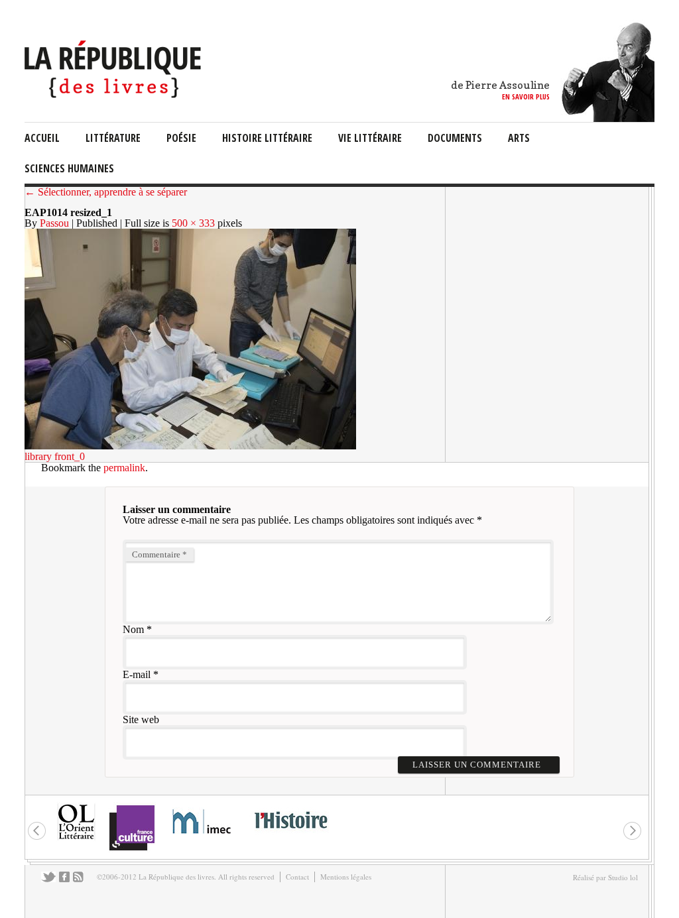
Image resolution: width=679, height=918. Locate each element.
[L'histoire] (290, 836)
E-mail (137, 674)
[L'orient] (76, 838)
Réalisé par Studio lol (605, 877)
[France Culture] (131, 849)
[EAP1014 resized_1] (190, 445)
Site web (141, 719)
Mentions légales (345, 877)
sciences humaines (69, 168)
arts (519, 138)
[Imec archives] (202, 838)
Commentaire (159, 554)
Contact (297, 877)
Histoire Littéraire (267, 138)
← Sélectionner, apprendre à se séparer (106, 192)
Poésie (181, 138)
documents (455, 138)
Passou (54, 223)
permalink (124, 467)
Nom (133, 629)
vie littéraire (370, 138)
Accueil (42, 138)
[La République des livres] (114, 94)
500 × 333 (193, 223)
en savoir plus (526, 96)
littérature (113, 138)
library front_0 (55, 456)
